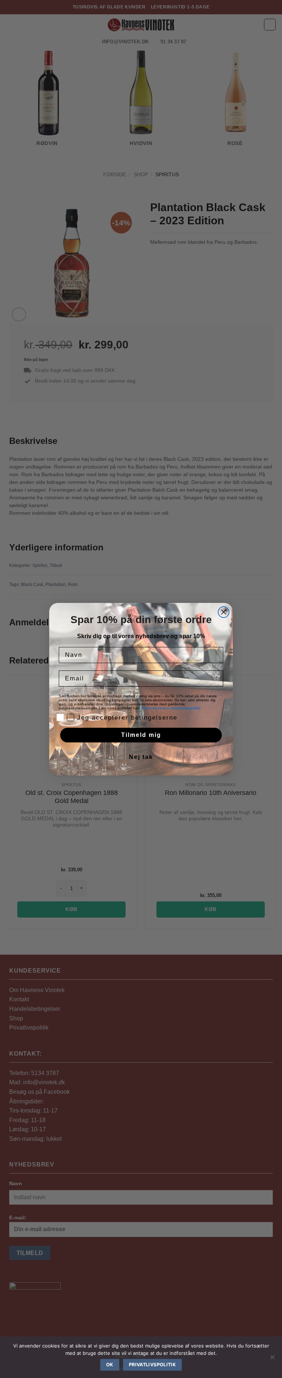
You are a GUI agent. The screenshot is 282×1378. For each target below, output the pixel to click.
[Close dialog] (223, 612)
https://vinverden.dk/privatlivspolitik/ (171, 708)
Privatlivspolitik (152, 1364)
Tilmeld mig (141, 735)
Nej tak (141, 757)
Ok (109, 1364)
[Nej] (272, 1359)
